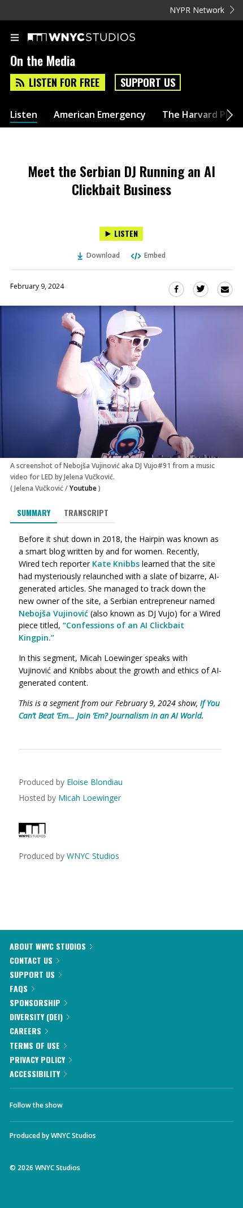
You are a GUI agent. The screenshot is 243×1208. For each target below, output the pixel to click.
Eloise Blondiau (95, 782)
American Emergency (100, 114)
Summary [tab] (33, 512)
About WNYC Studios (48, 946)
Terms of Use (35, 1045)
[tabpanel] (121, 627)
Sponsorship (35, 1002)
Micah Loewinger (89, 797)
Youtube (83, 488)
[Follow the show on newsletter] (144, 1102)
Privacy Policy (37, 1059)
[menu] (15, 38)
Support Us (147, 82)
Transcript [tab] (86, 512)
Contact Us (31, 960)
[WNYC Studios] (32, 834)
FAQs (19, 988)
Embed (155, 255)
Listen (23, 114)
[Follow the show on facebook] (82, 1102)
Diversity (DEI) (36, 1016)
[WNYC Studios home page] (95, 38)
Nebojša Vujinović (53, 613)
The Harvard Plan (200, 114)
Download (103, 255)
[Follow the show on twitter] (114, 1102)
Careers (25, 1031)
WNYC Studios (93, 855)
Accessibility (35, 1073)
